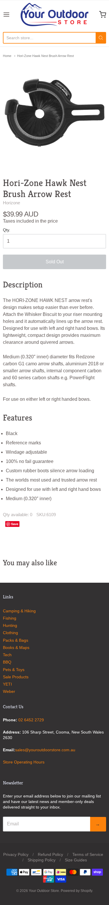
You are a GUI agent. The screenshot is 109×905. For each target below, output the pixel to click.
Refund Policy (50, 854)
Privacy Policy (15, 854)
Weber (9, 691)
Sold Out (55, 261)
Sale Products (15, 677)
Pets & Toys (13, 669)
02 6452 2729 (31, 720)
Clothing (10, 632)
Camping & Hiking (19, 611)
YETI (7, 684)
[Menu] (12, 14)
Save (14, 524)
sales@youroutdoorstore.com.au (45, 749)
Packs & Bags (15, 640)
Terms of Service (87, 854)
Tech (7, 654)
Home (7, 56)
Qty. (6, 230)
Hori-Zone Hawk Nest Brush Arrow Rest (45, 56)
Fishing (9, 618)
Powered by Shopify (76, 891)
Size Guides (76, 860)
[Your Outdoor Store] (54, 14)
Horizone (11, 202)
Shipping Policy (42, 860)
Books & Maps (16, 647)
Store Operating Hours (23, 762)
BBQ (7, 662)
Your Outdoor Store (44, 891)
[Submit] (101, 38)
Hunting (10, 625)
